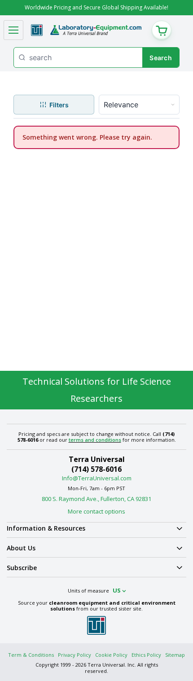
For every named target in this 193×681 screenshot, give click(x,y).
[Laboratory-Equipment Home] (95, 30)
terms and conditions (95, 439)
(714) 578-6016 (96, 469)
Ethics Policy (146, 654)
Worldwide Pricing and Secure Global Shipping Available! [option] (96, 7)
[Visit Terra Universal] (37, 30)
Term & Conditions (31, 654)
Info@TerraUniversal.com (97, 478)
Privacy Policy (74, 654)
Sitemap (175, 654)
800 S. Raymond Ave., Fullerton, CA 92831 (96, 499)
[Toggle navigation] (13, 30)
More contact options (96, 511)
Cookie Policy (111, 654)
